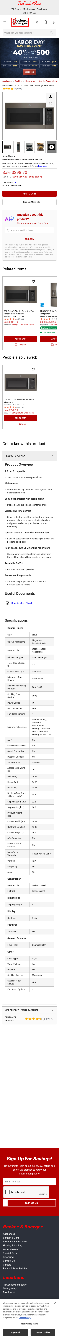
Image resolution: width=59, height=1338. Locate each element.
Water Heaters (10, 1249)
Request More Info (31, 202)
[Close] (55, 1303)
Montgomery (29, 9)
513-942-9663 (29, 12)
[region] (29, 1318)
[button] (4, 22)
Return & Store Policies (15, 1268)
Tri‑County (16, 9)
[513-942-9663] (45, 22)
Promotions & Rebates (15, 1241)
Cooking (18, 81)
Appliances (7, 81)
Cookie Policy (25, 1317)
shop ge (29, 72)
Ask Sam (29, 238)
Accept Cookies (43, 1332)
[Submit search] (51, 32)
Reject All (15, 1332)
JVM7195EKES (16, 185)
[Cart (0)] (54, 22)
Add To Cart (29, 193)
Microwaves (30, 81)
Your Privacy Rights (29, 1323)
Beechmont (42, 9)
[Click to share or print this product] (50, 96)
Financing (8, 1256)
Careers (7, 1264)
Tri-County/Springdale (14, 1284)
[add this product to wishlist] (50, 103)
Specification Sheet (21, 603)
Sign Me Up (31, 1203)
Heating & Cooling (12, 1245)
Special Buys (10, 1253)
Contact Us (9, 1260)
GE (15, 182)
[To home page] (20, 22)
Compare (22, 344)
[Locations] (37, 22)
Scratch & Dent (11, 1237)
